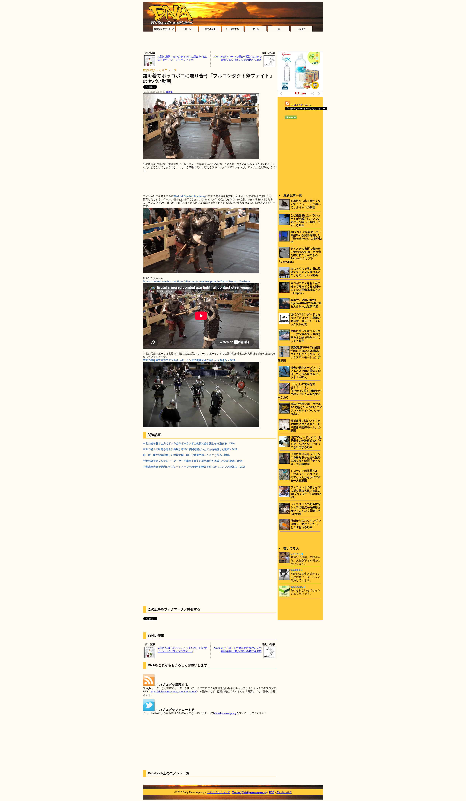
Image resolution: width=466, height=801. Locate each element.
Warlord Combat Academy (189, 196)
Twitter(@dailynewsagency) (249, 792)
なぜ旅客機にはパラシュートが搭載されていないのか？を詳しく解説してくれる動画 (306, 220)
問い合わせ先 (284, 792)
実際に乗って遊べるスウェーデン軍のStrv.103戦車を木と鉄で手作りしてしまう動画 (306, 335)
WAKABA (297, 586)
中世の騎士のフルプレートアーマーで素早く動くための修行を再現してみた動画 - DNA (192, 460)
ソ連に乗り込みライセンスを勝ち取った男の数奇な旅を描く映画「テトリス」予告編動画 (306, 459)
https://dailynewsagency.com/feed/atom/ (174, 691)
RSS (271, 792)
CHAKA (296, 553)
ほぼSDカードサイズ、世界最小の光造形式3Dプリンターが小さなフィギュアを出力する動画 (306, 442)
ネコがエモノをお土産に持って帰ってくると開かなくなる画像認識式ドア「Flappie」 (306, 288)
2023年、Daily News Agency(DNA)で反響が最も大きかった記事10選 (306, 303)
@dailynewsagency (225, 713)
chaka (169, 92)
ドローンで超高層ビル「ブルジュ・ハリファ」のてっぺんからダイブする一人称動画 (306, 475)
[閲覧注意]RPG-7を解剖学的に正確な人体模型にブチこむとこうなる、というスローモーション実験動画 (299, 354)
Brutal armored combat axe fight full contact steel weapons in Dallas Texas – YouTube (196, 281)
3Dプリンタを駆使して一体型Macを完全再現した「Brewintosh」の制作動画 (306, 236)
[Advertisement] (233, 42)
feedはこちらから (301, 105)
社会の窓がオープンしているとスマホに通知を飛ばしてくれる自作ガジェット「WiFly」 (306, 372)
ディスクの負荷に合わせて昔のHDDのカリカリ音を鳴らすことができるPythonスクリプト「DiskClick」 (299, 255)
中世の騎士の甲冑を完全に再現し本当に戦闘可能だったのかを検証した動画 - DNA (190, 449)
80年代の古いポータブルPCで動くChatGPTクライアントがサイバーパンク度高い (306, 408)
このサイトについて (218, 792)
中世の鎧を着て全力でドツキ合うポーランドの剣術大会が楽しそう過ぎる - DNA (189, 443)
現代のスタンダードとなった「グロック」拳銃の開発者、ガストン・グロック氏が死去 (306, 319)
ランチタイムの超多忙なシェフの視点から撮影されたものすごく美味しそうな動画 (306, 508)
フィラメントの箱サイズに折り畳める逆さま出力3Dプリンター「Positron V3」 (306, 492)
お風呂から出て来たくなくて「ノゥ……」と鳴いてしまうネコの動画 (306, 204)
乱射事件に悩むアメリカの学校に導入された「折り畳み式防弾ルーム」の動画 (306, 425)
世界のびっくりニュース (160, 70)
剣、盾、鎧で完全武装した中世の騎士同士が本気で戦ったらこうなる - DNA (186, 455)
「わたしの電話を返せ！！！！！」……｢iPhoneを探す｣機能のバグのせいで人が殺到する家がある (299, 391)
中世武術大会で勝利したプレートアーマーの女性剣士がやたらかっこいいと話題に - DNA (194, 466)
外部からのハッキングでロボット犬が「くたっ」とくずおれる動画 (306, 524)
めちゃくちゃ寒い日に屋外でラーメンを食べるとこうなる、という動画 (306, 272)
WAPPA (295, 570)
